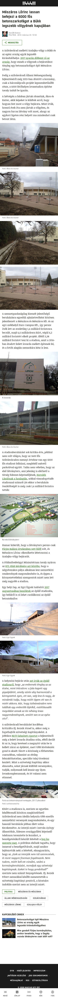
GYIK (12, 971)
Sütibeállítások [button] (40, 980)
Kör (40, 996)
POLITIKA (12, 35)
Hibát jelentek (24, 971)
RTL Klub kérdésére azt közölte (22, 566)
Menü (5, 996)
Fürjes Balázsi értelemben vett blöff (22, 548)
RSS (27, 980)
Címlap (17, 996)
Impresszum (39, 971)
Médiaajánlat (16, 980)
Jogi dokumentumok (38, 975)
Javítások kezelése (17, 975)
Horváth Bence (14, 33)
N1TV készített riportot (24, 735)
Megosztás (13, 43)
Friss (29, 996)
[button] (8, 891)
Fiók (52, 996)
